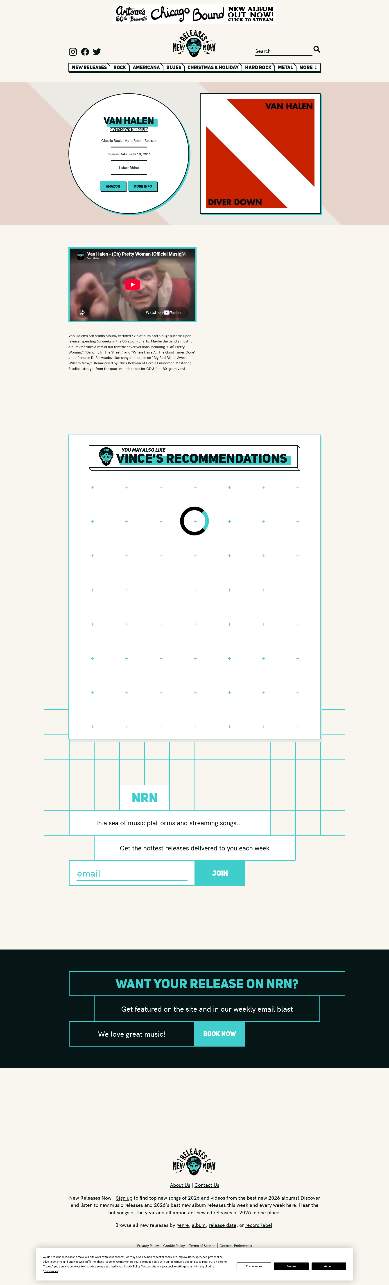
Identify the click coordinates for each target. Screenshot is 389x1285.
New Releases (89, 67)
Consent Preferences (235, 1245)
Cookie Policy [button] (132, 1266)
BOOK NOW (219, 1033)
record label (258, 1225)
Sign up (124, 1197)
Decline (291, 1266)
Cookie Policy (174, 1245)
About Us (180, 1184)
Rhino (134, 167)
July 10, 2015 (140, 153)
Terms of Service (202, 1245)
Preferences (254, 1266)
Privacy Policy (148, 1245)
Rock (119, 67)
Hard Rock (258, 67)
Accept (329, 1266)
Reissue (150, 140)
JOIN (220, 873)
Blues (173, 67)
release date (222, 1225)
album (199, 1225)
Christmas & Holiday (213, 67)
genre (182, 1225)
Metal (285, 67)
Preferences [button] (51, 1271)
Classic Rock (111, 140)
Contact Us (206, 1184)
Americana (146, 67)
